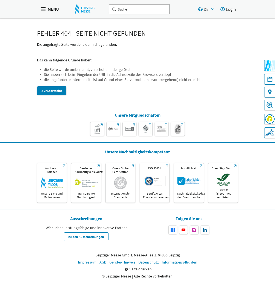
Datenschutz (148, 262)
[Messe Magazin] (269, 65)
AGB (102, 262)
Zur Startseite (51, 90)
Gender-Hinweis (122, 262)
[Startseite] (85, 9)
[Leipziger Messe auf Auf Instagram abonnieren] (194, 230)
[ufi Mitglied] (97, 129)
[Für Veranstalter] (269, 132)
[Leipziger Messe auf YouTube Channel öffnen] (183, 230)
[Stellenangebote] (269, 105)
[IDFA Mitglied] (146, 129)
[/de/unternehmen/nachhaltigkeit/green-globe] (120, 183)
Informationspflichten (179, 262)
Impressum (87, 262)
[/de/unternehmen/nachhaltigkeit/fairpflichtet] (188, 183)
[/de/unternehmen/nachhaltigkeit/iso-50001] (154, 183)
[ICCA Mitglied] (178, 129)
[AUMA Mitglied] (113, 129)
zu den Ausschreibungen (86, 237)
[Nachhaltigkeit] (269, 119)
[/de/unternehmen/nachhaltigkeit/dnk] (86, 183)
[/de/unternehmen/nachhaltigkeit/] (52, 183)
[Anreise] (269, 92)
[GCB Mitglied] (162, 129)
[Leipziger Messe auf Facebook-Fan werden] (172, 230)
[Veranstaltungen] (269, 79)
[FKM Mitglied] (129, 129)
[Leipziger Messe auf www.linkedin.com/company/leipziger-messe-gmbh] (205, 230)
